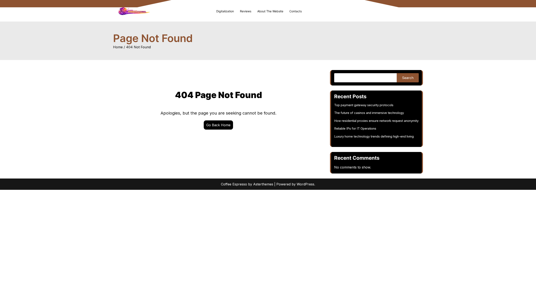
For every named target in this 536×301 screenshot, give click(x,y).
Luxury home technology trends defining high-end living (374, 136)
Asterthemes (263, 184)
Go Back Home (218, 125)
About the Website (270, 11)
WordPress (305, 184)
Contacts (295, 11)
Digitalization (225, 11)
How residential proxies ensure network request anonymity (376, 121)
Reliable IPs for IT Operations (355, 128)
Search (408, 78)
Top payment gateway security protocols (363, 105)
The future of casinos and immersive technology (369, 113)
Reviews (245, 11)
